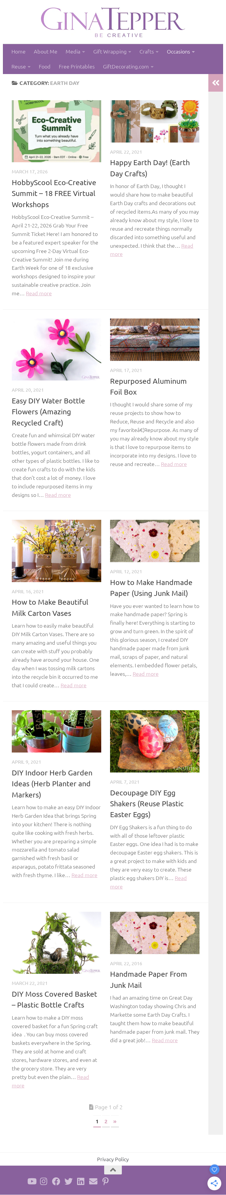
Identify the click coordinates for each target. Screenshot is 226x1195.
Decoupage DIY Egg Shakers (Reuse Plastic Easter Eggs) (147, 803)
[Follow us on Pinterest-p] (106, 1181)
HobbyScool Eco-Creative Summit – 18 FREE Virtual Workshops (54, 193)
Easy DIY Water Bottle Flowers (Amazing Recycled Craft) (48, 411)
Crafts (146, 51)
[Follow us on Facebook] (56, 1181)
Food (45, 66)
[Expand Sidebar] (215, 83)
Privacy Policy (113, 1159)
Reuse (18, 66)
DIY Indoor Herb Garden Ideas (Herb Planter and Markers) (52, 783)
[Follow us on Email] (93, 1181)
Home (18, 51)
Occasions (178, 51)
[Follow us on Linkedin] (81, 1181)
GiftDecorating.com (126, 66)
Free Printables (77, 66)
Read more (39, 293)
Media (73, 51)
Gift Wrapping (110, 51)
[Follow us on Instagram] (44, 1181)
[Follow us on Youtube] (31, 1181)
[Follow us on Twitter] (68, 1181)
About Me (45, 51)
